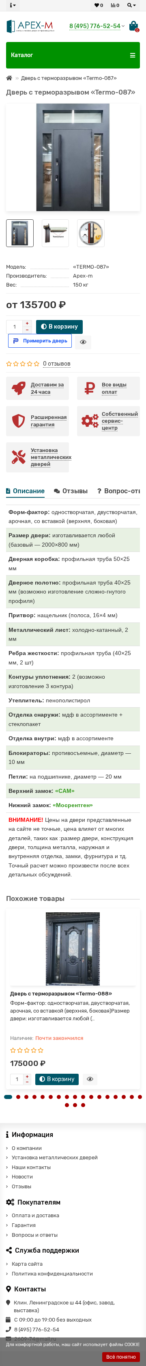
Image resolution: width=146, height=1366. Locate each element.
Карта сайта (27, 1264)
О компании (27, 1148)
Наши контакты (31, 1167)
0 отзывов (57, 363)
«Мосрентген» (73, 805)
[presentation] (6, 1002)
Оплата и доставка (35, 1215)
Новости (22, 1177)
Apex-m (83, 276)
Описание (29, 491)
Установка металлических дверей (55, 1157)
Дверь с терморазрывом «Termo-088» (61, 994)
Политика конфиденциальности (52, 1274)
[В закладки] (131, 112)
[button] (8, 1097)
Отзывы (75, 491)
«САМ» (65, 791)
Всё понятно (121, 1357)
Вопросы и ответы (35, 1235)
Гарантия (24, 1225)
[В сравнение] (131, 123)
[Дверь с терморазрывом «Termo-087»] (73, 157)
